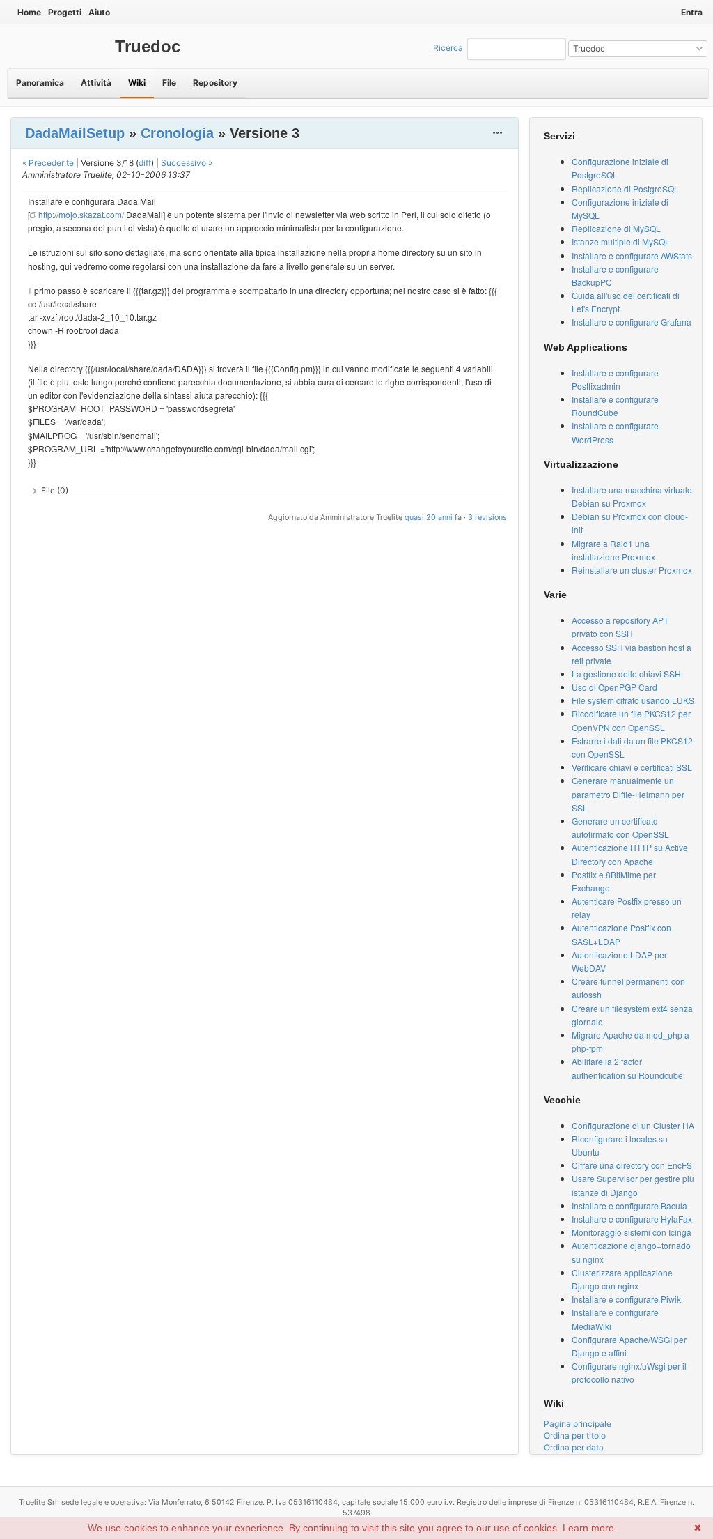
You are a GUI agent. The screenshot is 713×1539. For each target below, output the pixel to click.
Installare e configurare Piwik (626, 1299)
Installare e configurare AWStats (632, 255)
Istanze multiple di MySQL (621, 241)
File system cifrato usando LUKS (633, 700)
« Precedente (48, 163)
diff (145, 163)
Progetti (64, 12)
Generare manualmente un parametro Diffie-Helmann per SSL (628, 793)
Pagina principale (577, 1423)
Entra (692, 12)
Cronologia (177, 133)
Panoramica (40, 82)
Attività (96, 82)
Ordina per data (574, 1447)
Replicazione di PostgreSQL (625, 188)
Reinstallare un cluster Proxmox (632, 570)
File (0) (54, 490)
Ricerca (448, 48)
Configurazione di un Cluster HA (633, 1125)
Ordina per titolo (575, 1435)
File (169, 82)
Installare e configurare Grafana (631, 322)
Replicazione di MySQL (616, 228)
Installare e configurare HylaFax (632, 1219)
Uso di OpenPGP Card (614, 687)
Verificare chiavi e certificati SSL (632, 767)
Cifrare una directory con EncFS (632, 1165)
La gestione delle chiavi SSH (626, 674)
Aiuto (99, 12)
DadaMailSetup (75, 133)
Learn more (588, 1527)
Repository (215, 82)
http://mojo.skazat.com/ (81, 214)
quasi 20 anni (429, 517)
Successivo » (186, 163)
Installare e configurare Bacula (629, 1205)
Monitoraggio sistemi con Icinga (631, 1232)
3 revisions (487, 517)
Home (29, 12)
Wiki (137, 82)
